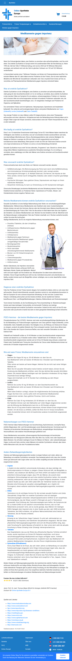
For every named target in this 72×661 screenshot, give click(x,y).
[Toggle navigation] (5, 3)
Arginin (10, 466)
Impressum (29, 638)
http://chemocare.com (14, 625)
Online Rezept (6, 649)
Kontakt (27, 649)
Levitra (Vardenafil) (17, 111)
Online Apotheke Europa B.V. (21, 590)
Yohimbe (10, 530)
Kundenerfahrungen (55, 24)
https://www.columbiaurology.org (18, 622)
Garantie (4, 641)
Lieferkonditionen (7, 638)
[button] (46, 657)
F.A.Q (3, 645)
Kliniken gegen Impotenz (10, 28)
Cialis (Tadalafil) (32, 111)
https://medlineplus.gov (15, 613)
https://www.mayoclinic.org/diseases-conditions (23, 611)
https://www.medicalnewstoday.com (19, 603)
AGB (26, 645)
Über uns (28, 641)
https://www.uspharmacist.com (17, 618)
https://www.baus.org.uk (15, 620)
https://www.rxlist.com (14, 615)
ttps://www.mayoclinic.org (15, 608)
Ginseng (10, 516)
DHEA (9, 491)
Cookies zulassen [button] (63, 656)
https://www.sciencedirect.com (17, 606)
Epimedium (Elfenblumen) (16, 543)
